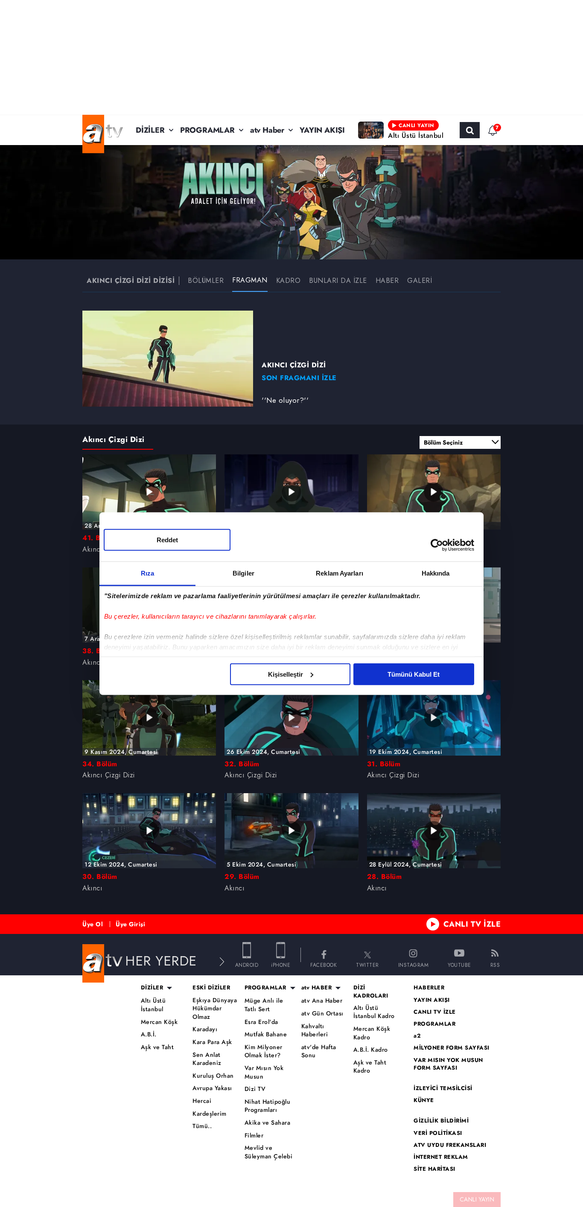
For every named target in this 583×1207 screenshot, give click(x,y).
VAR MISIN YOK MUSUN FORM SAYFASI (448, 1064)
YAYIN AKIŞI (322, 130)
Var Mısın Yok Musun (264, 1072)
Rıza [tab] (147, 572)
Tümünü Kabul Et (414, 674)
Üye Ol (92, 924)
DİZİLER (150, 130)
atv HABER (316, 988)
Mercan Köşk (159, 1022)
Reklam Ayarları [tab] (339, 572)
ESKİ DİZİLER (211, 988)
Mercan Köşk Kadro (372, 1033)
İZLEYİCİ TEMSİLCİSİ (443, 1088)
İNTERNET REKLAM (441, 1157)
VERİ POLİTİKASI (438, 1133)
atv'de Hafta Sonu (318, 1051)
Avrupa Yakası (212, 1088)
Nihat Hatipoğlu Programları (268, 1106)
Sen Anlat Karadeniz (207, 1059)
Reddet (167, 539)
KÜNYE (424, 1100)
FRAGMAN (250, 280)
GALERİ (419, 280)
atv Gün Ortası (322, 1013)
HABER (387, 280)
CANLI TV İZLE (472, 924)
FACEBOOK (323, 964)
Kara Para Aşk (212, 1042)
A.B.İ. (149, 1034)
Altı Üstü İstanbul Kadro (374, 1012)
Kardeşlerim (209, 1114)
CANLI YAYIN (477, 1199)
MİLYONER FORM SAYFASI (452, 1048)
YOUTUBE (459, 964)
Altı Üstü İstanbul (153, 1005)
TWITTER (367, 964)
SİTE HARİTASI (434, 1169)
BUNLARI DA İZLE (338, 280)
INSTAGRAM (413, 964)
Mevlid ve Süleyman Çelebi (269, 1152)
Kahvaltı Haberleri (314, 1030)
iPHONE (280, 964)
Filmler (254, 1135)
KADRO (288, 280)
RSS (495, 964)
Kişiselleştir (285, 674)
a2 (417, 1036)
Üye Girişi (130, 924)
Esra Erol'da (261, 1022)
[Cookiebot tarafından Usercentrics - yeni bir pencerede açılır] (436, 545)
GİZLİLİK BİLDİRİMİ (441, 1121)
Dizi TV (255, 1089)
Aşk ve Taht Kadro (370, 1067)
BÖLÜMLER (206, 280)
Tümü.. (202, 1126)
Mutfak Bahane (266, 1034)
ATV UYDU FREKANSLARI (450, 1145)
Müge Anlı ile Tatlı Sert (264, 1005)
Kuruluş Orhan (213, 1076)
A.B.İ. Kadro (370, 1050)
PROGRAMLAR (207, 130)
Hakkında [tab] (436, 572)
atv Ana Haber (322, 1001)
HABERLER (429, 988)
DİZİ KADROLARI (370, 991)
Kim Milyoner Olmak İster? (264, 1051)
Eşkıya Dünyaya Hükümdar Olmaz (214, 1008)
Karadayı (204, 1029)
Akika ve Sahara (268, 1123)
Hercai (201, 1101)
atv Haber (267, 130)
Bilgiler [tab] (243, 572)
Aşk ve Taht (157, 1047)
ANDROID (247, 964)
